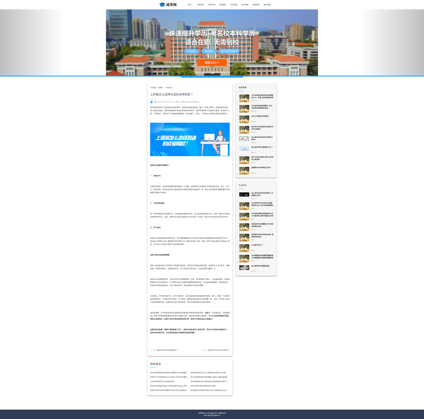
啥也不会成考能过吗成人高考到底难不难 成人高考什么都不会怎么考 (168, 386)
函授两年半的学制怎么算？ (261, 167)
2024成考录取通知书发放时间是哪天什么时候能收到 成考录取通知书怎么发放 (168, 373)
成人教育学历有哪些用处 (260, 266)
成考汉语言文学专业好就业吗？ (219, 350)
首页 (189, 5)
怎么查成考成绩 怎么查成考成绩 (162, 381)
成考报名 (222, 5)
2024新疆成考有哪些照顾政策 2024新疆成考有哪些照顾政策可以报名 (262, 257)
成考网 (160, 87)
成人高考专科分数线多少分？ (262, 147)
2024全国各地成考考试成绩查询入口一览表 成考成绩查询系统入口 (262, 97)
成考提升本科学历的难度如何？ (167, 350)
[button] (32, 42)
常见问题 (233, 5)
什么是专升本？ (257, 245)
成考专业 (211, 5)
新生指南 (245, 5)
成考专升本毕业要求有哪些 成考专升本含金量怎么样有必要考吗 (168, 390)
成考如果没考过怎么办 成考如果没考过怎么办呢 (208, 372)
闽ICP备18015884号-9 (212, 415)
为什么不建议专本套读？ (260, 116)
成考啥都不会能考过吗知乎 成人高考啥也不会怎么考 (208, 390)
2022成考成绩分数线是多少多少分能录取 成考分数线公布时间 (262, 215)
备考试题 (267, 5)
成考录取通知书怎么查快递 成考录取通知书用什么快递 (208, 382)
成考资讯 (200, 5)
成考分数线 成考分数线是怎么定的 (203, 386)
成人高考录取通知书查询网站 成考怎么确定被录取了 (208, 377)
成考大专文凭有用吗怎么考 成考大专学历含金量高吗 (168, 377)
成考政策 (256, 5)
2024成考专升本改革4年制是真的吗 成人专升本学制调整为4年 (262, 205)
